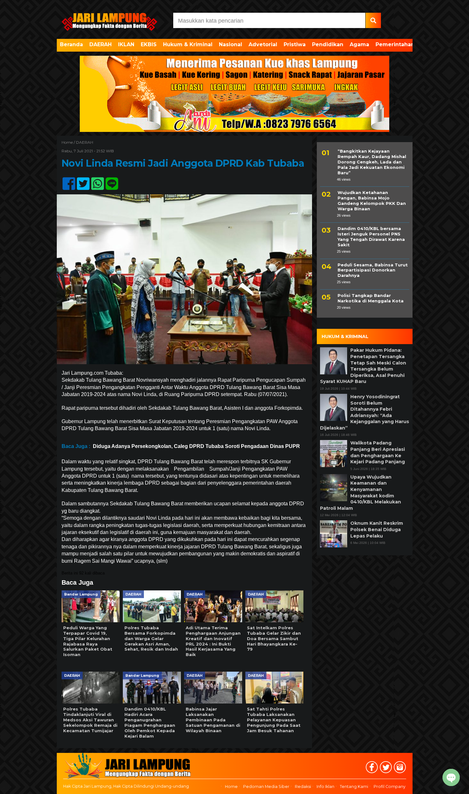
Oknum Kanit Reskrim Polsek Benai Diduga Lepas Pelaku (376, 529)
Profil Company (390, 786)
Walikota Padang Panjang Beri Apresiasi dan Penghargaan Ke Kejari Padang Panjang (377, 452)
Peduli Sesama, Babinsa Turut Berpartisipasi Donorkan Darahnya (373, 270)
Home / (69, 142)
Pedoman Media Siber (266, 786)
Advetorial (263, 44)
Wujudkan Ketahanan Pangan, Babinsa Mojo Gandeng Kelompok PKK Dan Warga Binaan (372, 200)
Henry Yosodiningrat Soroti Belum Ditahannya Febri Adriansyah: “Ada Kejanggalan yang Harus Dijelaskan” (364, 412)
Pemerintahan (395, 44)
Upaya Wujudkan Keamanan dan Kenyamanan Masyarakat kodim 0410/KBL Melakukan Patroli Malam (360, 492)
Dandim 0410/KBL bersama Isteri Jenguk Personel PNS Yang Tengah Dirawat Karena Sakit (371, 236)
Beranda (71, 44)
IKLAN (126, 44)
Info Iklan (325, 786)
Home (231, 786)
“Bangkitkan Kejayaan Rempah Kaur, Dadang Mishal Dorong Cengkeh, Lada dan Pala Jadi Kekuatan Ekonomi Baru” (372, 161)
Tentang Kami (354, 786)
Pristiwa (295, 44)
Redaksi (303, 786)
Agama (359, 44)
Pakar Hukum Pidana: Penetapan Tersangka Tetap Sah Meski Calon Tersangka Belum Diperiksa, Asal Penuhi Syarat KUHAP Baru (363, 365)
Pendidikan (327, 44)
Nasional (230, 44)
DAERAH (100, 44)
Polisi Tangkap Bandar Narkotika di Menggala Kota (371, 298)
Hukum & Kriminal (187, 44)
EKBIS (149, 44)
